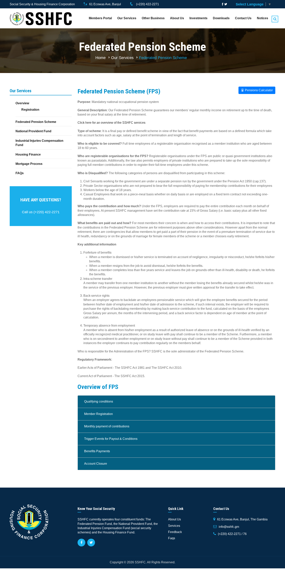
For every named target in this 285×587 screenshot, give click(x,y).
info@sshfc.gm (229, 526)
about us (174, 519)
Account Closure (95, 463)
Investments (198, 18)
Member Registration (98, 414)
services (174, 525)
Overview (22, 103)
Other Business (153, 18)
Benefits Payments (97, 451)
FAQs (20, 173)
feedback (175, 532)
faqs (171, 538)
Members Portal (100, 18)
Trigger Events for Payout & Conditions (110, 438)
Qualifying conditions (98, 401)
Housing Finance (28, 154)
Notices (262, 18)
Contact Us (243, 18)
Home (100, 58)
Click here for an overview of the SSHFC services (111, 122)
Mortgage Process (29, 163)
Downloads (221, 18)
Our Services (126, 18)
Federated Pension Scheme (163, 58)
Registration (30, 109)
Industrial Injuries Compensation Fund (39, 143)
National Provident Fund (33, 131)
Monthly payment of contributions (106, 426)
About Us (177, 18)
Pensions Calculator (258, 90)
